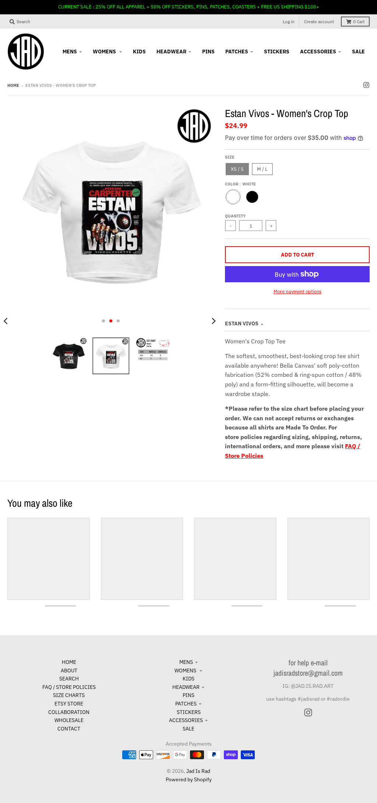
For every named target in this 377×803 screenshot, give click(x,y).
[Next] (213, 321)
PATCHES (186, 703)
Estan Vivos (241, 323)
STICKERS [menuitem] (276, 51)
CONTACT (68, 728)
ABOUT (69, 670)
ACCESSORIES (186, 720)
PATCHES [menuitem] (236, 51)
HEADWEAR (186, 687)
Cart (358, 21)
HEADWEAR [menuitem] (171, 51)
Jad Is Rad (198, 771)
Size (230, 157)
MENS (186, 662)
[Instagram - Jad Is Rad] (366, 85)
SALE (188, 728)
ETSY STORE (68, 703)
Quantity (235, 216)
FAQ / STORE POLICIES (69, 687)
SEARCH (69, 678)
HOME (69, 662)
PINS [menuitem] (208, 51)
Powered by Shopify (189, 779)
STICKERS (189, 712)
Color (240, 184)
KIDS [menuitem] (139, 51)
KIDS (188, 678)
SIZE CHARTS (69, 695)
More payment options (297, 292)
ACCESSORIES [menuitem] (318, 51)
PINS (188, 695)
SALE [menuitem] (358, 51)
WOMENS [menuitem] (105, 51)
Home (13, 85)
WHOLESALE (69, 720)
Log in (289, 21)
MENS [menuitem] (70, 51)
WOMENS (186, 670)
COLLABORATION (68, 712)
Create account (319, 21)
